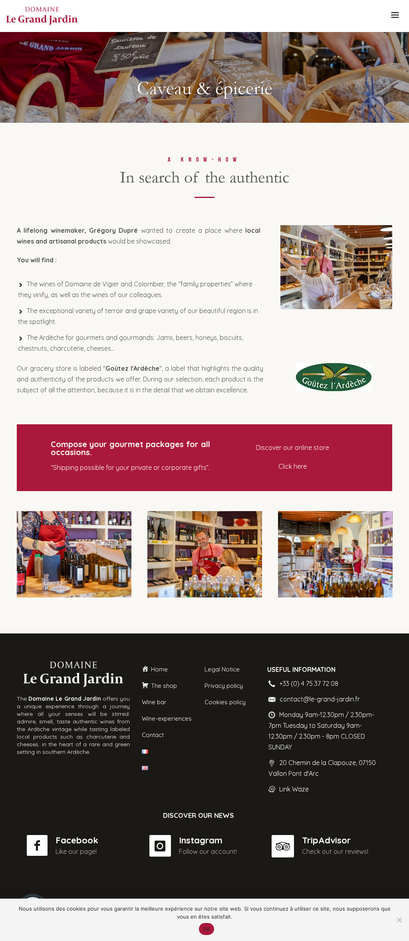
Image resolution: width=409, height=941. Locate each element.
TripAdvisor (326, 840)
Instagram (200, 840)
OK (206, 929)
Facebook (77, 840)
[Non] (399, 920)
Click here (292, 466)
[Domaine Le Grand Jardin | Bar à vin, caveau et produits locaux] (74, 554)
